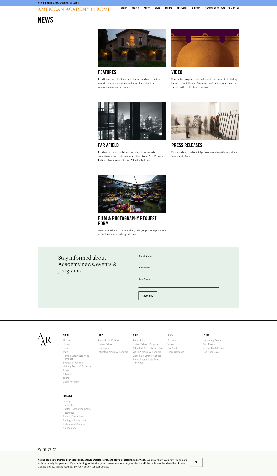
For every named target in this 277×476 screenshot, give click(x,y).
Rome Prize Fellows (109, 340)
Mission (68, 340)
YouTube (64, 449)
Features (173, 340)
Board (67, 348)
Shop (39, 449)
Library (67, 401)
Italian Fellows (107, 344)
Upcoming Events (213, 340)
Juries (67, 370)
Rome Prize (140, 340)
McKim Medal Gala (214, 348)
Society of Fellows (215, 8)
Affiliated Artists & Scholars (114, 351)
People (135, 8)
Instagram (54, 449)
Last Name (144, 279)
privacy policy (82, 466)
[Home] (74, 9)
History (68, 344)
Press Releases (177, 351)
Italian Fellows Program (147, 344)
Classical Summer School (148, 355)
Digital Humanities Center (78, 408)
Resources (69, 412)
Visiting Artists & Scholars (78, 366)
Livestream (59, 449)
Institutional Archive (75, 424)
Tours (67, 377)
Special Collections (74, 416)
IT (234, 8)
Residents (104, 348)
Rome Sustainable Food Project (77, 357)
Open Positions (72, 381)
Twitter (49, 449)
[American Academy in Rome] (50, 339)
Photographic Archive (75, 420)
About (124, 8)
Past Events (210, 344)
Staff (66, 351)
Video (172, 344)
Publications (70, 405)
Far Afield (174, 348)
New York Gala (212, 351)
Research (182, 8)
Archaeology (70, 427)
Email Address (146, 256)
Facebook (44, 449)
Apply (147, 8)
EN (228, 8)
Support (196, 8)
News (157, 8)
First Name (144, 267)
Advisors (68, 373)
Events (168, 8)
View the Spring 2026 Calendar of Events (59, 2)
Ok (196, 462)
